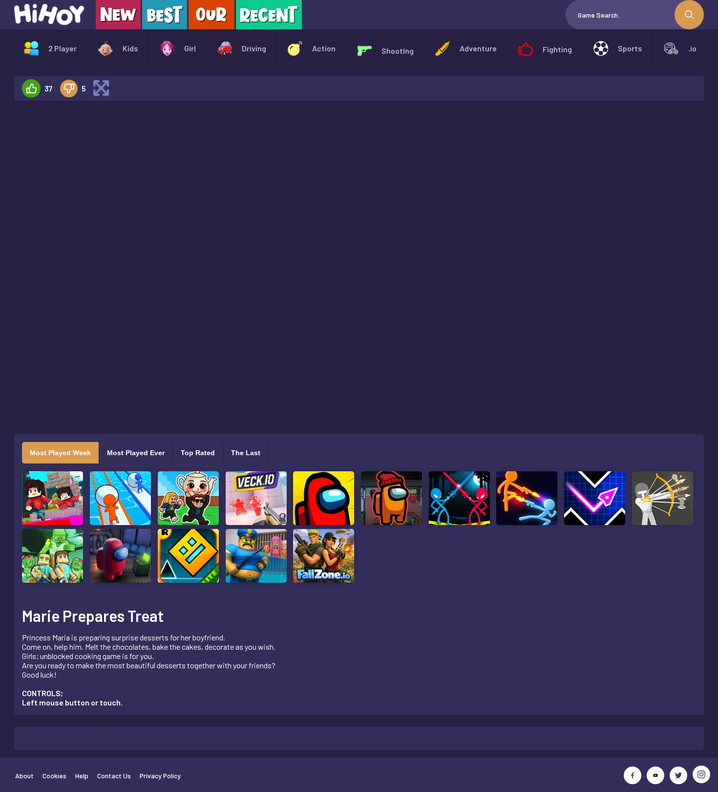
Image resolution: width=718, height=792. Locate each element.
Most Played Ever (136, 453)
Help (81, 775)
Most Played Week (60, 453)
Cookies (54, 775)
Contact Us (114, 775)
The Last (245, 453)
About (24, 775)
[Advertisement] (97, 255)
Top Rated (198, 453)
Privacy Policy (160, 775)
